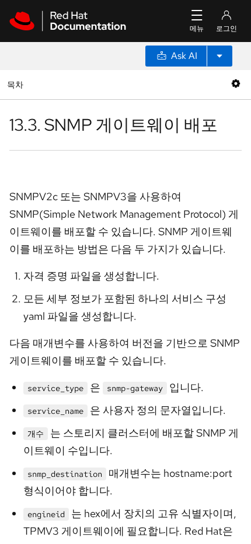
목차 (16, 84)
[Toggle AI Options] (219, 56)
